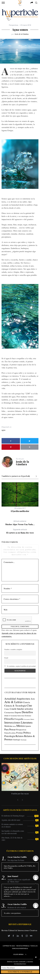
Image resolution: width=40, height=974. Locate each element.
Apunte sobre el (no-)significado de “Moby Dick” (19, 880)
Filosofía (9, 719)
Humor (32, 719)
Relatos (20, 736)
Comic (6, 709)
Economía (14, 716)
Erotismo (28, 715)
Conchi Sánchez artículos (21, 708)
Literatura (26, 722)
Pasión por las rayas (20, 793)
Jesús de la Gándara (22, 34)
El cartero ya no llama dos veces (20, 531)
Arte (33, 698)
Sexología (16, 739)
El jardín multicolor (20, 511)
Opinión (28, 726)
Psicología (9, 736)
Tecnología (23, 740)
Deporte (18, 712)
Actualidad (10, 698)
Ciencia (26, 702)
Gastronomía (27, 719)
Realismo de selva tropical (17, 907)
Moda (14, 726)
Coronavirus (9, 712)
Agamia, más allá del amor (11, 820)
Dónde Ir (7, 716)
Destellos (27, 712)
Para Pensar (10, 729)
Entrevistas (20, 716)
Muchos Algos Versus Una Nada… (20, 523)
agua (3, 430)
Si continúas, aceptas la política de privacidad (21, 666)
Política (27, 732)
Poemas (19, 732)
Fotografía (18, 719)
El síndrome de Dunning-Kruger (13, 815)
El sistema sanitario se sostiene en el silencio (12, 825)
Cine (29, 705)
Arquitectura (23, 698)
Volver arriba (18, 954)
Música (20, 726)
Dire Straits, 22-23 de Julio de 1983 (12, 838)
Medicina (8, 726)
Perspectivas (13, 25)
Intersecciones (12, 722)
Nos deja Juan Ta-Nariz (16, 860)
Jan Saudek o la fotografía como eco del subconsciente (13, 832)
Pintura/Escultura (10, 733)
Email (6, 658)
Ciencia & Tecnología (15, 705)
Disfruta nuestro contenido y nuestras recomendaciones (20, 962)
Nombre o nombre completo (13, 649)
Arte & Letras (13, 702)
